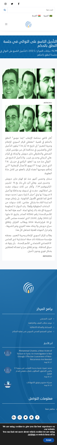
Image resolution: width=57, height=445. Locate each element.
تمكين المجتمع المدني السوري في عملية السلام (32, 332)
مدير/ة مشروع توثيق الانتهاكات (39, 383)
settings (32, 435)
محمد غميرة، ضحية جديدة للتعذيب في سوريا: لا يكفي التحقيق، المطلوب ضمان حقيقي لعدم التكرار (33, 371)
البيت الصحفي (46, 319)
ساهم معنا (50, 409)
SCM (54, 51)
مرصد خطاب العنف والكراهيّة (40, 323)
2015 (32, 51)
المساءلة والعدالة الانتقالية (41, 327)
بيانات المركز (43, 51)
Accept (48, 440)
